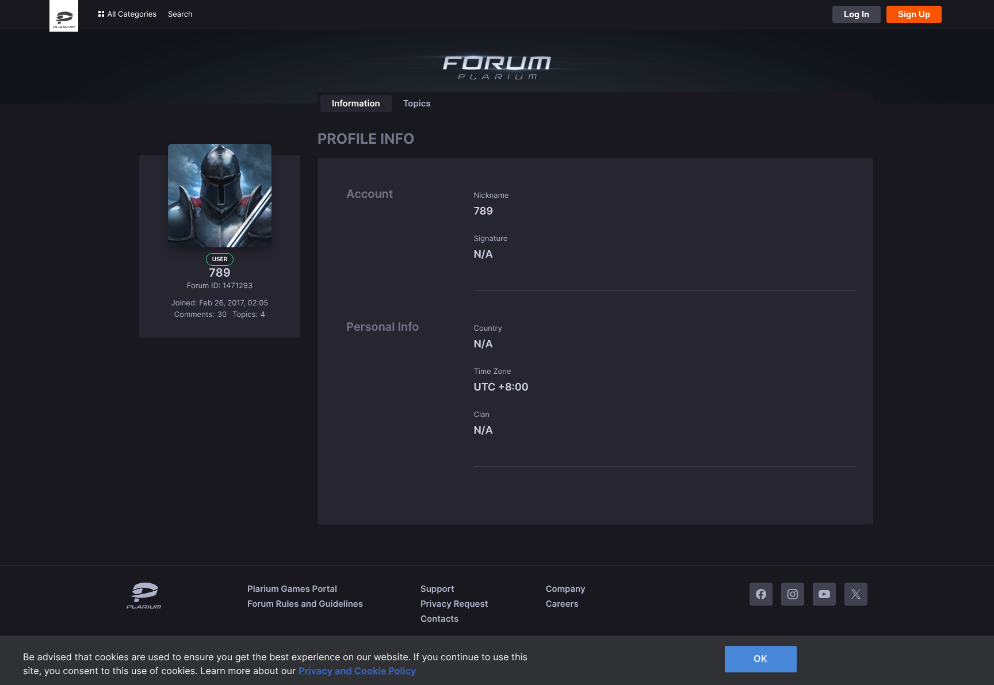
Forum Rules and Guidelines (305, 603)
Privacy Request (454, 603)
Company (565, 588)
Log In (856, 14)
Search (180, 14)
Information (356, 103)
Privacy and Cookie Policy (357, 670)
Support (437, 588)
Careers (561, 603)
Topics (417, 103)
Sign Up (914, 14)
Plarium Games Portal (292, 588)
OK (760, 658)
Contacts (439, 618)
